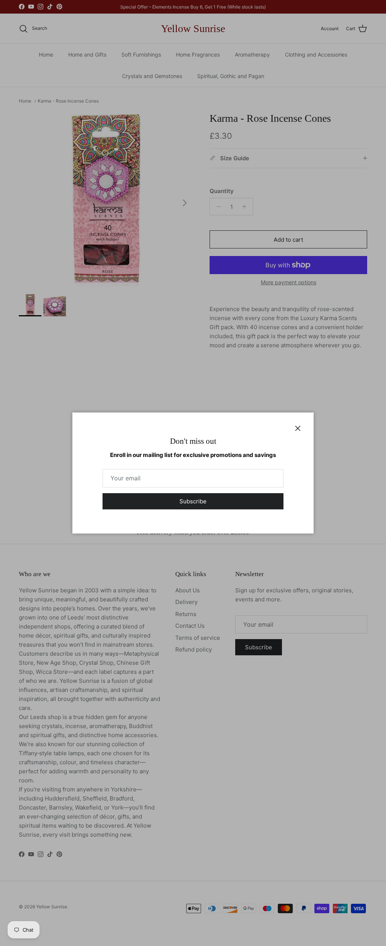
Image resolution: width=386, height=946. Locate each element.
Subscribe (193, 501)
